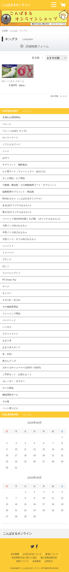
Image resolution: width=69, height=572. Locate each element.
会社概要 (15, 554)
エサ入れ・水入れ (11, 300)
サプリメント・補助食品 (14, 164)
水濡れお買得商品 (11, 117)
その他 (5, 401)
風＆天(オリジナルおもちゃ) (16, 212)
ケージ (5, 286)
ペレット (6, 124)
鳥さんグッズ (9, 361)
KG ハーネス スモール (13, 81)
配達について (52, 554)
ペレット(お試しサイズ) (14, 131)
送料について (22, 561)
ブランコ (6, 259)
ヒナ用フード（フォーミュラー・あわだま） (24, 171)
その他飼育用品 (10, 306)
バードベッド (9, 320)
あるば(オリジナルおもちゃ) (16, 205)
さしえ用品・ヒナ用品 (13, 178)
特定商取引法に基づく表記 (24, 557)
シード (5, 151)
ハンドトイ (8, 246)
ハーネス (14, 30)
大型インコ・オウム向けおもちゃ (19, 239)
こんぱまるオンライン (15, 4)
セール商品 (8, 388)
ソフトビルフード (11, 144)
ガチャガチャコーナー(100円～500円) (21, 367)
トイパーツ (8, 252)
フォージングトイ (11, 273)
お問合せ (49, 561)
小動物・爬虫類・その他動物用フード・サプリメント (29, 185)
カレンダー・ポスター (13, 381)
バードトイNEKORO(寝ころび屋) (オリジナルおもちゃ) (31, 218)
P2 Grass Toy (9, 279)
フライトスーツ (10, 333)
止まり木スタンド (11, 347)
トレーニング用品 (11, 313)
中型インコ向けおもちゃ (14, 232)
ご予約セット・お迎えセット (17, 374)
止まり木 (6, 340)
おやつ (5, 158)
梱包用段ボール (10, 394)
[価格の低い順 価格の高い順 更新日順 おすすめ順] (56, 57)
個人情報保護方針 (49, 557)
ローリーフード (10, 137)
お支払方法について (32, 554)
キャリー (6, 293)
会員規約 (36, 561)
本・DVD (7, 354)
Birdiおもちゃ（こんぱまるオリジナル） (22, 198)
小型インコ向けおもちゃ (14, 225)
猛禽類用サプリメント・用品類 (18, 191)
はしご (5, 266)
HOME (5, 30)
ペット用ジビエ (10, 408)
